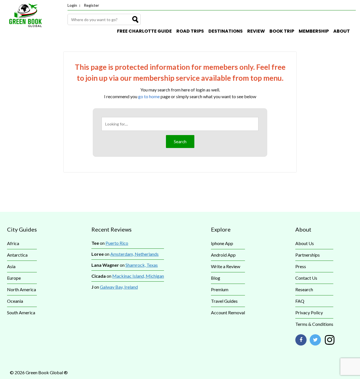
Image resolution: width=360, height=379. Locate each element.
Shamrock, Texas (141, 265)
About (341, 31)
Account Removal (228, 312)
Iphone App (222, 243)
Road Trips (190, 31)
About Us (304, 243)
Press (300, 266)
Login (72, 5)
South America (21, 312)
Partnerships (307, 254)
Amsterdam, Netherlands (134, 254)
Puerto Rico (116, 243)
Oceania (15, 301)
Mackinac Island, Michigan (138, 276)
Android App (223, 254)
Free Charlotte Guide (144, 31)
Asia (11, 266)
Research (304, 289)
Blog (215, 278)
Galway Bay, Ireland (119, 287)
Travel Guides (224, 301)
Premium (219, 289)
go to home (149, 96)
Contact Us (306, 278)
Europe (14, 278)
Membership (314, 31)
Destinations (225, 31)
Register (91, 5)
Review (256, 31)
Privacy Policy (309, 312)
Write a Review (225, 266)
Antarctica (17, 254)
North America (21, 289)
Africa (13, 243)
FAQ (299, 301)
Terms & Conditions (314, 324)
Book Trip (281, 31)
